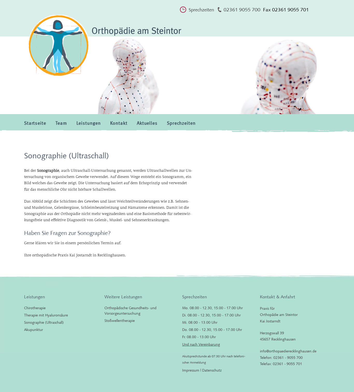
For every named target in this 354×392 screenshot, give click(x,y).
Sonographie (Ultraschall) (44, 322)
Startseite (35, 123)
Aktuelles (147, 123)
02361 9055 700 (242, 10)
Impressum (190, 370)
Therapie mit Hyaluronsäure (46, 315)
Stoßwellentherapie (119, 320)
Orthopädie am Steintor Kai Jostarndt (104, 48)
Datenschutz (212, 370)
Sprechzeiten (201, 10)
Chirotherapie (35, 308)
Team (61, 123)
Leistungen (88, 123)
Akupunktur (33, 329)
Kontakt (119, 123)
